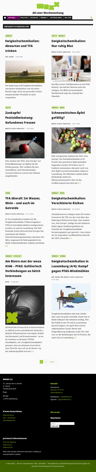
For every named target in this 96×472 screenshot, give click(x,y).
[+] (79, 183)
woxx (7, 282)
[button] (91, 17)
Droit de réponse (9, 442)
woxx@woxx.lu (66, 397)
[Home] (5, 17)
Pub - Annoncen (9, 418)
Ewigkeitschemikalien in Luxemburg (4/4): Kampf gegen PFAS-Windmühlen (70, 266)
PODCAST (17, 256)
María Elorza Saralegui (61, 52)
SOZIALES (34, 17)
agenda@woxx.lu (64, 399)
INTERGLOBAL (56, 17)
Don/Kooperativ (9, 420)
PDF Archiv (55, 412)
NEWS (62, 108)
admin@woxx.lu (56, 392)
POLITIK (24, 17)
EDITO (54, 36)
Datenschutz (8, 447)
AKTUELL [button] (12, 17)
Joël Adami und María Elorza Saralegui (67, 277)
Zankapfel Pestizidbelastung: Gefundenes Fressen (20, 117)
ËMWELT (44, 17)
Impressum (7, 445)
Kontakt (54, 383)
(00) (57, 390)
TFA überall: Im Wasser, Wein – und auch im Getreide (22, 203)
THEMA (62, 256)
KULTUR (68, 17)
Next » (52, 362)
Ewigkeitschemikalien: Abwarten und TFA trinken (22, 46)
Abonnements (8, 415)
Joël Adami (9, 57)
